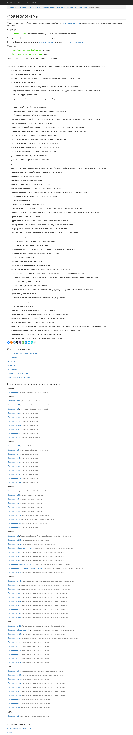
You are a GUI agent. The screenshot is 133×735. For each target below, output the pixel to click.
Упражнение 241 (14, 433)
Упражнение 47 (14, 703)
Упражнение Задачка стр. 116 (19, 548)
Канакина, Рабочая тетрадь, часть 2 (33, 503)
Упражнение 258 (14, 552)
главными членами (46, 42)
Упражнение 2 (13, 392)
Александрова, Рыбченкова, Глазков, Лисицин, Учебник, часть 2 (43, 572)
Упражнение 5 (13, 409)
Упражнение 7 (13, 589)
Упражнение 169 (14, 401)
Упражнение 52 (14, 405)
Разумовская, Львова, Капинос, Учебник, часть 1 (38, 544)
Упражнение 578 (14, 662)
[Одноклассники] (11, 342)
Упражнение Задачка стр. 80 (19, 630)
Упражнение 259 (14, 556)
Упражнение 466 (14, 617)
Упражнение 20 (14, 437)
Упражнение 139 (14, 478)
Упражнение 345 (14, 679)
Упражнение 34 (14, 671)
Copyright (10, 732)
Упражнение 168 (14, 482)
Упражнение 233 (14, 429)
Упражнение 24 (14, 716)
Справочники (31, 2)
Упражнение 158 (14, 421)
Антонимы (12, 361)
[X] (17, 342)
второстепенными (77, 42)
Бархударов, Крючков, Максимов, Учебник (35, 699)
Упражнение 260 (14, 560)
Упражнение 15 (14, 458)
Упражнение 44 (14, 527)
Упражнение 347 (14, 544)
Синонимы (12, 357)
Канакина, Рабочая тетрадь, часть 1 (33, 446)
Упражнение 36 (14, 470)
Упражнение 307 (14, 695)
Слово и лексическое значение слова (22, 353)
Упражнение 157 (14, 683)
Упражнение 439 (14, 572)
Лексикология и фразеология (77, 7)
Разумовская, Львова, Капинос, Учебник (35, 540)
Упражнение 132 (14, 515)
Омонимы (12, 365)
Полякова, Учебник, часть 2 (30, 437)
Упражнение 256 (14, 654)
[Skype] (29, 342)
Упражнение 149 (14, 581)
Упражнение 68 (14, 446)
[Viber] (20, 342)
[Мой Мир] (26, 342)
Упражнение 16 (14, 638)
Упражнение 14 (14, 454)
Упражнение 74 (14, 499)
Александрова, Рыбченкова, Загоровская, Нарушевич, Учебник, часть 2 (46, 609)
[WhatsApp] (23, 342)
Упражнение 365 (14, 613)
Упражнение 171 (14, 646)
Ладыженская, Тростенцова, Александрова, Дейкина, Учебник (42, 671)
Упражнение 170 (14, 642)
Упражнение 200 (14, 593)
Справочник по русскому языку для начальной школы (46, 7)
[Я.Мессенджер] (32, 342)
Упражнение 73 (14, 495)
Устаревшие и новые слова (19, 373)
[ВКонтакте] (8, 342)
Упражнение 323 (14, 609)
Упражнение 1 (13, 491)
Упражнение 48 (14, 707)
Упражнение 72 (14, 474)
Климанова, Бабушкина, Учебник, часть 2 (35, 405)
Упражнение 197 (14, 523)
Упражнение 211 (14, 605)
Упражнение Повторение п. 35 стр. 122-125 (25, 568)
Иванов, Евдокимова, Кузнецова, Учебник (34, 392)
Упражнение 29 (14, 466)
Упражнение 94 (14, 450)
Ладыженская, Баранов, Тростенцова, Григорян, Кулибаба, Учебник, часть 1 (46, 536)
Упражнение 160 (14, 634)
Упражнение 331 (14, 658)
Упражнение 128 (14, 626)
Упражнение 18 (14, 462)
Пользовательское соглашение (19, 728)
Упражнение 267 (14, 540)
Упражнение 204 (14, 425)
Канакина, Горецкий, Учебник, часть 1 (35, 401)
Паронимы (12, 369)
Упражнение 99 (14, 511)
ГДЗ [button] (20, 2)
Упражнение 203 (14, 597)
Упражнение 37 (14, 413)
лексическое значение (71, 23)
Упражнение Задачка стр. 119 (19, 564)
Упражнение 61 (14, 503)
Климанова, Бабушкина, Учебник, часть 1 (35, 450)
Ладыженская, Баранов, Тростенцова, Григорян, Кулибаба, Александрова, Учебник (49, 638)
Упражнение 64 (14, 417)
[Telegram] (14, 342)
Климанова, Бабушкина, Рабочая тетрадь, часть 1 (38, 519)
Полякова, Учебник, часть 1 (30, 413)
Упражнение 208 (14, 687)
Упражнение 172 (14, 650)
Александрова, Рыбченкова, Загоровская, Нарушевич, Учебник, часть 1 (46, 593)
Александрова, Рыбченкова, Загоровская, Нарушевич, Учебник (43, 626)
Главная (11, 2)
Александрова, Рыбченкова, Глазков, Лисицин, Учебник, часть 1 (54, 548)
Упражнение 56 (14, 519)
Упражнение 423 (14, 675)
